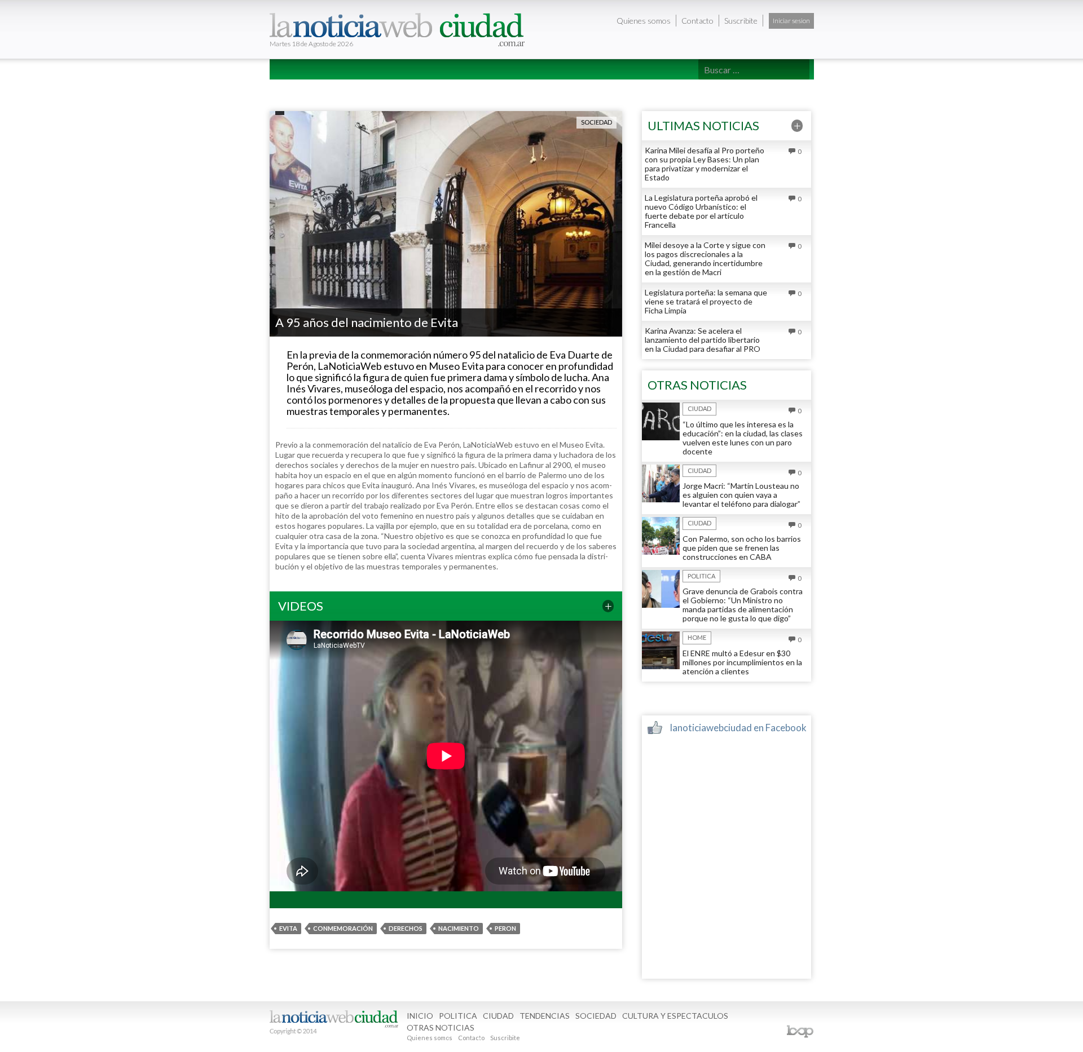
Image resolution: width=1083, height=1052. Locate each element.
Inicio (291, 89)
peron (505, 928)
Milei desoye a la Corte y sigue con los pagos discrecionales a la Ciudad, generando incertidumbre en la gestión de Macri (705, 258)
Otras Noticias (672, 89)
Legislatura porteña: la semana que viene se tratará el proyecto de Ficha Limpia (706, 301)
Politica (334, 89)
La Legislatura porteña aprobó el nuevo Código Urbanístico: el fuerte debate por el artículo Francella (701, 211)
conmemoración (343, 928)
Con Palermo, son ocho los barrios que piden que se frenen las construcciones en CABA (742, 548)
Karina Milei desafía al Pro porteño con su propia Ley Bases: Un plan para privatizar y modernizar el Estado (704, 163)
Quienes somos (644, 20)
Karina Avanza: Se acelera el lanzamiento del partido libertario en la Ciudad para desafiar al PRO (702, 339)
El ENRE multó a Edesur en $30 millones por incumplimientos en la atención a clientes (742, 662)
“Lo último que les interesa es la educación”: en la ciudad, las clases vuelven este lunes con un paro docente (743, 437)
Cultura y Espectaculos (574, 89)
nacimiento (458, 928)
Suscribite (741, 20)
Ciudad (380, 89)
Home (697, 637)
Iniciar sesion (791, 20)
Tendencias (432, 89)
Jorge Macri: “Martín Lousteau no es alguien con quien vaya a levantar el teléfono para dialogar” (741, 495)
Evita (288, 928)
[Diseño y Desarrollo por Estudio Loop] (800, 1031)
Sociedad (489, 89)
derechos (405, 928)
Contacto (697, 20)
